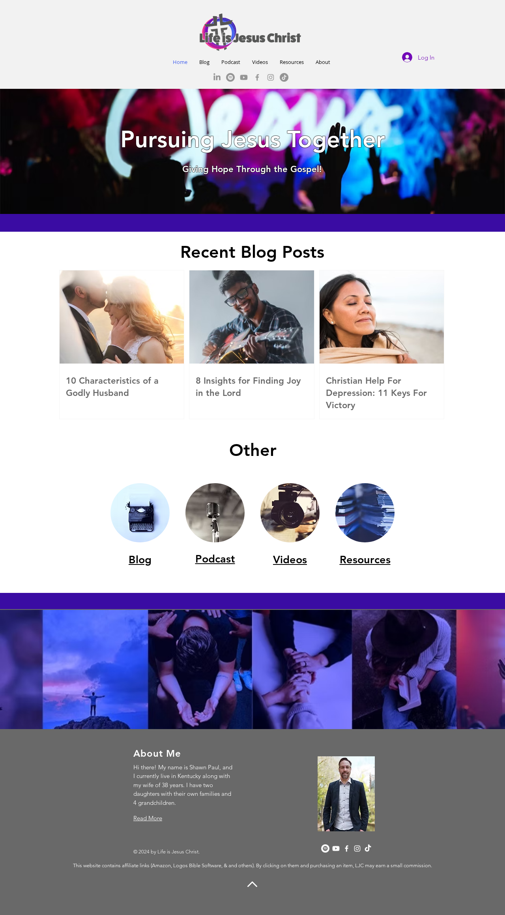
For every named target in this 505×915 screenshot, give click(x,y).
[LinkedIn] (217, 77)
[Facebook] (257, 77)
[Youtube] (243, 77)
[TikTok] (284, 77)
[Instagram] (270, 77)
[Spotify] (230, 77)
